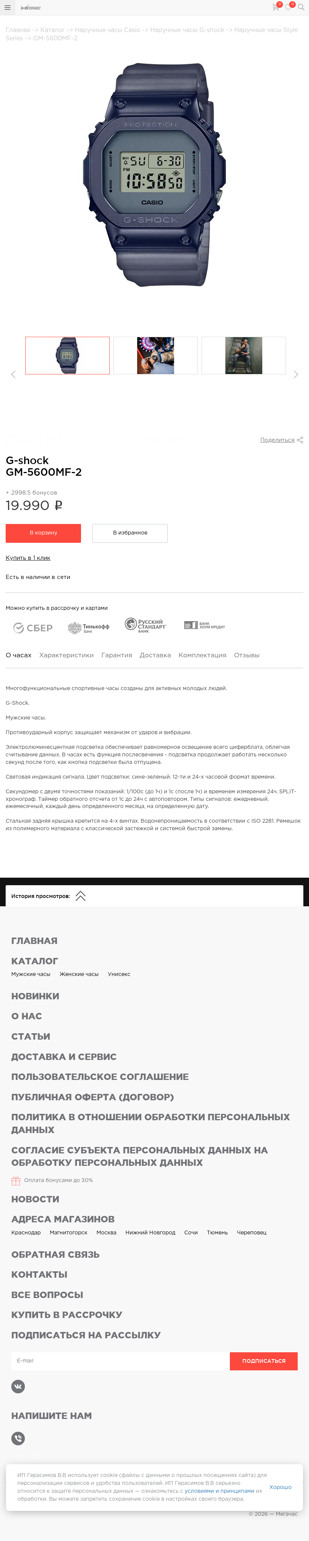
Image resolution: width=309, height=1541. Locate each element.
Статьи (30, 1036)
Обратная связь (55, 1254)
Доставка (155, 655)
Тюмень (217, 1233)
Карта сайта (27, 1456)
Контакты (39, 1274)
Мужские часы (30, 974)
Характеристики (66, 655)
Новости (35, 1199)
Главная (19, 30)
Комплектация (202, 655)
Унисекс (119, 974)
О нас (26, 1016)
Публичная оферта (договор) (92, 1097)
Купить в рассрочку (66, 1315)
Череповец (251, 1233)
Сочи (191, 1233)
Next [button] (295, 374)
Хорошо (280, 1487)
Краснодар (26, 1233)
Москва (106, 1233)
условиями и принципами (219, 1491)
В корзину (43, 533)
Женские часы (79, 974)
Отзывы (247, 655)
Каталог (53, 30)
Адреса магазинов (63, 1219)
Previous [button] (14, 374)
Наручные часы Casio (108, 30)
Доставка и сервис (64, 1057)
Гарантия (116, 655)
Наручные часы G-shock (188, 30)
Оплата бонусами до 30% (58, 1180)
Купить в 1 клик (28, 558)
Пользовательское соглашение (100, 1077)
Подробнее (27, 476)
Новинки (35, 996)
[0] (275, 7)
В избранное (130, 533)
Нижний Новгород (150, 1233)
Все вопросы (47, 1295)
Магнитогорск (68, 1233)
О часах (19, 655)
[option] (67, 355)
